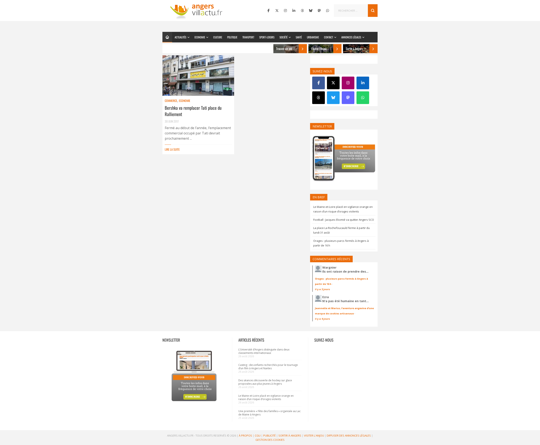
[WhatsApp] (327, 10)
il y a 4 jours (322, 318)
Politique (232, 37)
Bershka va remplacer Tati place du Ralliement (193, 110)
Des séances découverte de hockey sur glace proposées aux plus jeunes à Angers (265, 382)
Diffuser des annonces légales (349, 435)
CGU (258, 435)
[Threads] (302, 10)
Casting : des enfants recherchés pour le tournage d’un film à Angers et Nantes (268, 366)
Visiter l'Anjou (314, 435)
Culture (217, 37)
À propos (245, 435)
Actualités (180, 37)
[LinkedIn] (294, 10)
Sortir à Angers (289, 435)
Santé (299, 37)
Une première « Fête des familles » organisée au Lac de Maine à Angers (269, 412)
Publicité (269, 435)
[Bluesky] (311, 10)
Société (283, 37)
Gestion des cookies (270, 440)
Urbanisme (313, 37)
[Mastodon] (319, 10)
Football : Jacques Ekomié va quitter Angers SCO (343, 220)
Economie (199, 37)
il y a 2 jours (322, 289)
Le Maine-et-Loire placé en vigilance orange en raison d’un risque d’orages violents (266, 397)
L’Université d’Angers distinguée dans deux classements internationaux (263, 351)
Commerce (171, 100)
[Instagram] (285, 10)
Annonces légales (351, 37)
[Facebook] (268, 10)
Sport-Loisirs (266, 37)
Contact (328, 37)
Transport (248, 37)
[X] (277, 10)
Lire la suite (172, 149)
